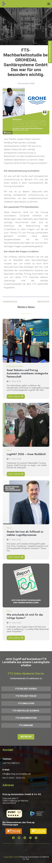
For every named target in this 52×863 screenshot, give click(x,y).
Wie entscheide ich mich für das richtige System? (25, 616)
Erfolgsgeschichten (15, 366)
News (9, 450)
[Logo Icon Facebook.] (14, 839)
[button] (49, 4)
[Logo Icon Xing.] (37, 839)
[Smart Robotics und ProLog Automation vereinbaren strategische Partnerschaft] (26, 341)
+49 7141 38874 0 (11, 763)
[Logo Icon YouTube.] (20, 839)
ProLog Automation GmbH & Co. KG (34, 858)
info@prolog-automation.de (17, 774)
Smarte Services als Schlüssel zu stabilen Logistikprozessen (25, 533)
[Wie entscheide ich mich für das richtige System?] (26, 585)
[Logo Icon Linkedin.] (26, 839)
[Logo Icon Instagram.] (31, 839)
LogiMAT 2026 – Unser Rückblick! (26, 454)
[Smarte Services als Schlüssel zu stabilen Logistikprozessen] (26, 502)
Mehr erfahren (15, 396)
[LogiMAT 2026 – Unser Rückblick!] (26, 425)
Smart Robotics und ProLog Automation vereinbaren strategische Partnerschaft (27, 373)
